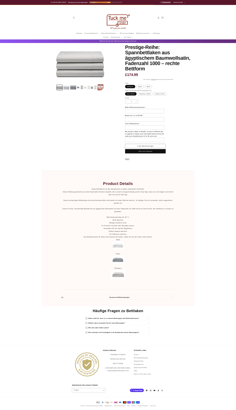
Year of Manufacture (132, 123)
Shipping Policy (139, 361)
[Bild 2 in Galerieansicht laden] (66, 87)
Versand (153, 79)
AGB (128, 405)
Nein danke (131, 94)
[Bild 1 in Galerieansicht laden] (60, 87)
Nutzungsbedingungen (141, 358)
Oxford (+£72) (160, 94)
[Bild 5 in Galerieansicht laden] (87, 87)
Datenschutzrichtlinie (140, 367)
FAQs (135, 371)
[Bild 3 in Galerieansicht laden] (73, 87)
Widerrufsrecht (108, 405)
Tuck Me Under (88, 405)
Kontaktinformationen (143, 405)
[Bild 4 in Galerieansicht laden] (80, 87)
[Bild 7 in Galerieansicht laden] (100, 87)
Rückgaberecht (138, 364)
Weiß (148, 86)
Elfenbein (130, 86)
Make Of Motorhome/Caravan (135, 107)
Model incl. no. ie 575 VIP (134, 115)
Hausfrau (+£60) (144, 94)
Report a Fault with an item (142, 374)
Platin (140, 86)
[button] (74, 18)
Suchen (136, 354)
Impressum (153, 405)
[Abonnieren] (103, 390)
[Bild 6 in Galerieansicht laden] (94, 87)
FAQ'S (127, 159)
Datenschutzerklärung (119, 405)
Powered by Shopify (98, 405)
